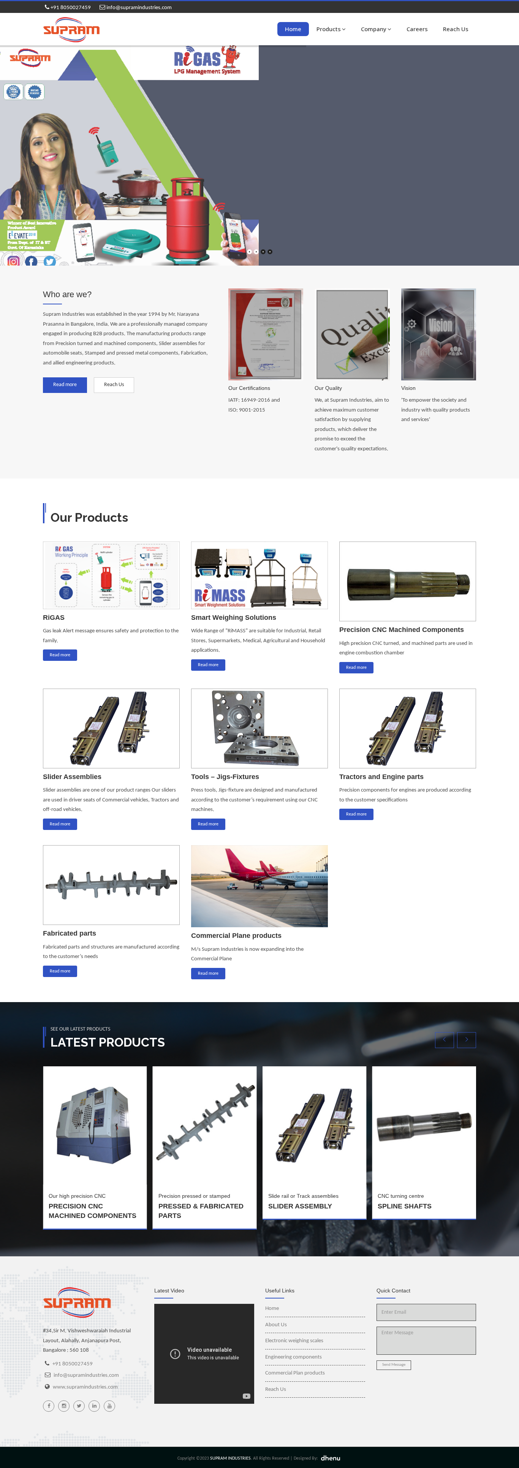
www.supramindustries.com (85, 1387)
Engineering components (293, 1357)
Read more (65, 385)
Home (293, 29)
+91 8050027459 (70, 8)
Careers (417, 29)
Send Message (393, 1365)
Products (328, 29)
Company (373, 29)
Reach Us (455, 29)
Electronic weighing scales (294, 1341)
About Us (276, 1325)
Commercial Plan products (295, 1373)
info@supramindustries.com (138, 8)
